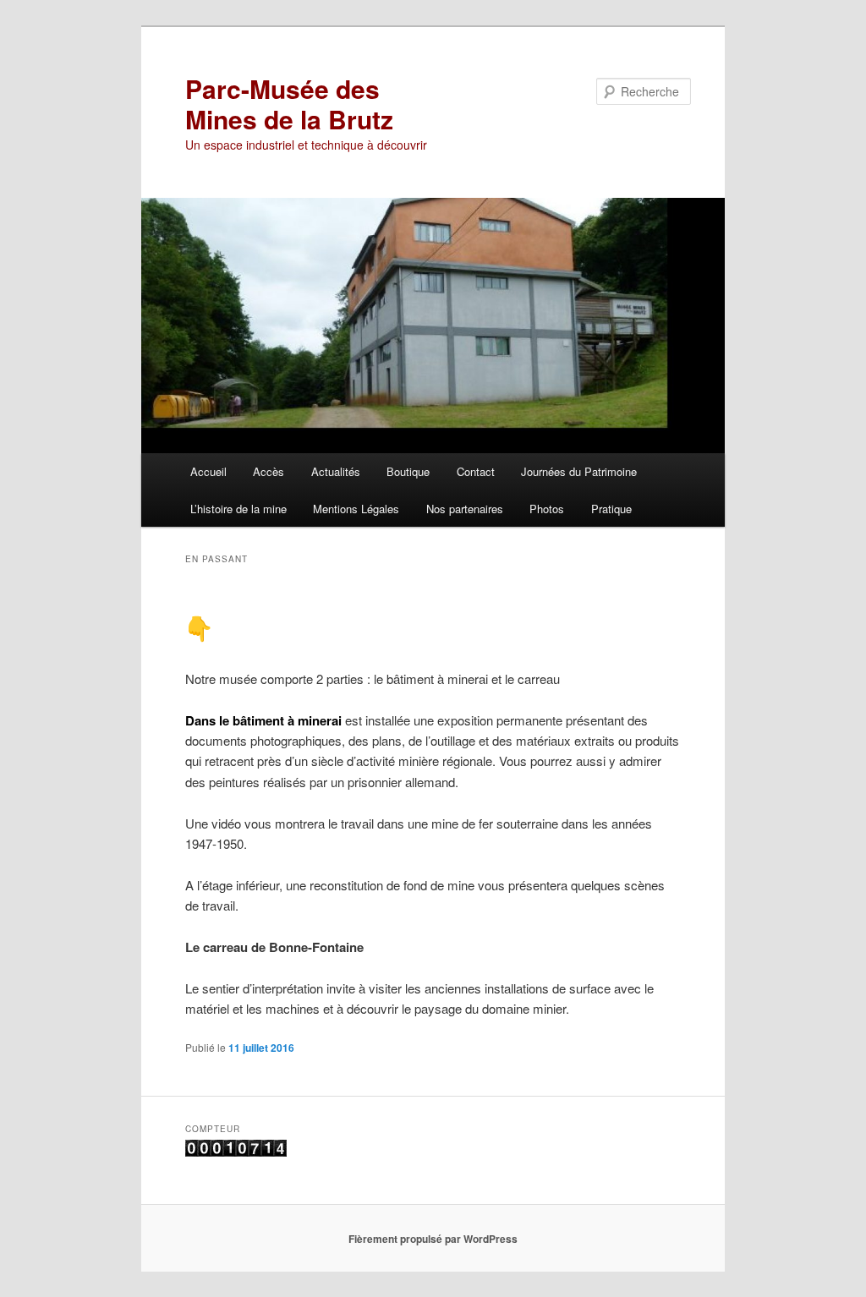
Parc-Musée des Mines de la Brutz (289, 103)
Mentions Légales (356, 509)
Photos (546, 509)
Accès (268, 471)
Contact (476, 471)
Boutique (408, 471)
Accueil (208, 471)
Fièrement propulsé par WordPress (433, 1238)
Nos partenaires (464, 509)
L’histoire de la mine (238, 509)
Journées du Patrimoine (579, 471)
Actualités (335, 471)
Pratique (611, 509)
